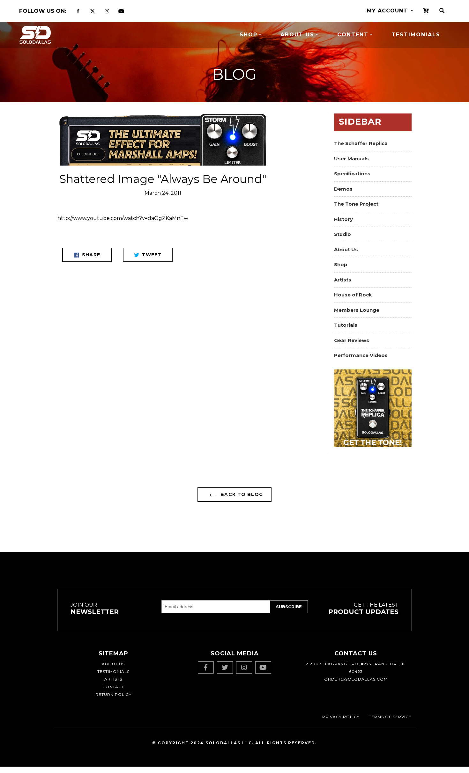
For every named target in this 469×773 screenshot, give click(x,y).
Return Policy (113, 694)
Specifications (352, 174)
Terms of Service (390, 716)
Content (352, 35)
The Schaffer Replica (361, 143)
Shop (248, 35)
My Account (388, 11)
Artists (342, 280)
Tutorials (345, 325)
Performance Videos (361, 355)
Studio (342, 234)
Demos (343, 189)
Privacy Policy (341, 716)
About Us (297, 35)
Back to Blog (241, 494)
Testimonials (415, 35)
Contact (113, 686)
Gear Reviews (351, 340)
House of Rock (353, 295)
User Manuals (351, 159)
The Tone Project (356, 204)
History (343, 219)
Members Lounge (356, 310)
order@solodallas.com (356, 679)
